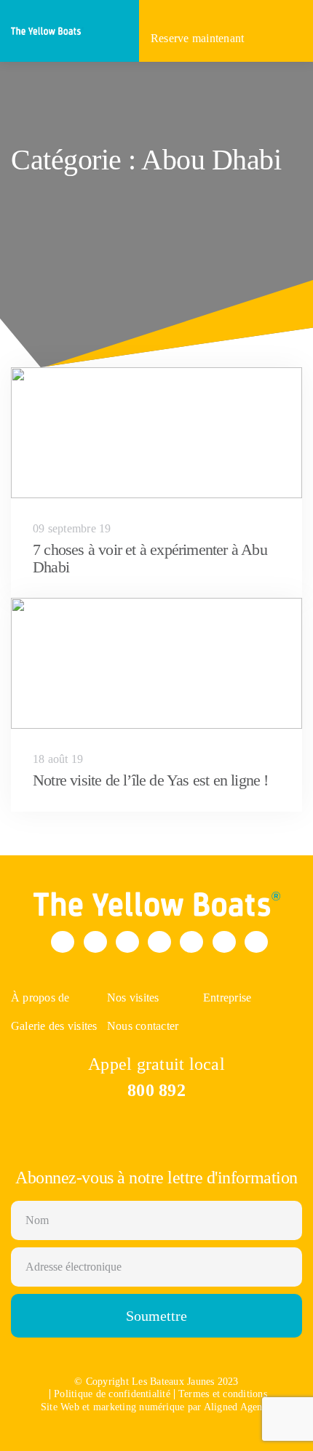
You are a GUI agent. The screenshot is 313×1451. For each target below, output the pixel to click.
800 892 (156, 1090)
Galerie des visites (54, 1026)
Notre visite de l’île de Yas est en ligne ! (151, 780)
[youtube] (191, 942)
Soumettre (156, 1316)
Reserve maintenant (199, 38)
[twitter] (95, 942)
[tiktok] (159, 942)
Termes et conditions (222, 1394)
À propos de (40, 997)
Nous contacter (142, 1026)
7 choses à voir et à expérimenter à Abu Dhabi (150, 558)
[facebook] (62, 942)
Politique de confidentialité (112, 1394)
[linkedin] (224, 942)
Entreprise (227, 997)
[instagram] (127, 942)
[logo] (47, 29)
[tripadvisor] (256, 942)
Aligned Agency (238, 1407)
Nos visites (133, 997)
